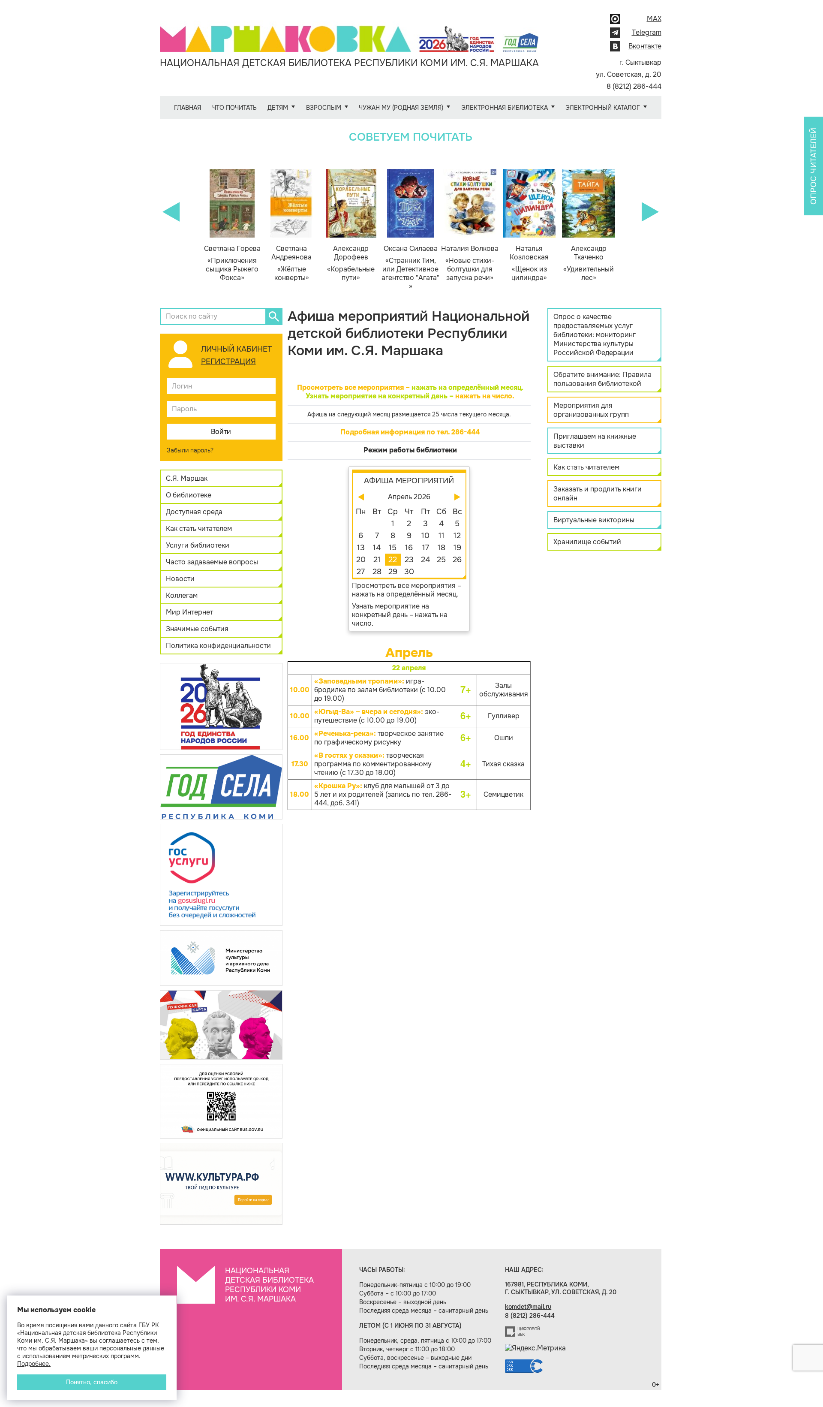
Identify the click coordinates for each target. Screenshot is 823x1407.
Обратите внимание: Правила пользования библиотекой (602, 379)
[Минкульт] (221, 957)
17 (425, 547)
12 (457, 535)
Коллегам (182, 595)
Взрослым (323, 107)
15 (392, 547)
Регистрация (228, 361)
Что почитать (234, 107)
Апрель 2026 (409, 496)
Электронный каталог (602, 107)
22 (392, 559)
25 (441, 559)
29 (392, 571)
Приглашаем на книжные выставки (594, 441)
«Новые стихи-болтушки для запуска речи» (470, 263)
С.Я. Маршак (186, 478)
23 (409, 559)
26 (457, 559)
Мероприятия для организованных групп (591, 410)
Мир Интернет (189, 612)
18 (441, 547)
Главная (187, 107)
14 (377, 547)
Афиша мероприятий (409, 480)
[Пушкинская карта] (221, 1024)
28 (376, 571)
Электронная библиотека (504, 107)
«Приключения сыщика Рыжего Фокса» (232, 263)
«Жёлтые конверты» (291, 263)
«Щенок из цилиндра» (529, 263)
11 (442, 535)
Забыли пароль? (190, 450)
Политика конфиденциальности (218, 645)
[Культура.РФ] (221, 1183)
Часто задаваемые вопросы (212, 561)
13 (361, 547)
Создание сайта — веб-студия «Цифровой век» (522, 1331)
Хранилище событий (587, 541)
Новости (180, 578)
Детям (277, 107)
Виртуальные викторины (593, 519)
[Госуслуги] (221, 874)
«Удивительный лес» (588, 263)
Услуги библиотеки (197, 545)
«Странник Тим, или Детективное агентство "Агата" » (410, 267)
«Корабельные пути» (351, 263)
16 (409, 547)
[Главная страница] (349, 33)
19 (457, 547)
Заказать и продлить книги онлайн (597, 494)
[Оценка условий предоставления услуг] (221, 1100)
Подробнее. (34, 1364)
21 (377, 559)
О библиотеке (188, 495)
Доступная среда (194, 511)
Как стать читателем (199, 528)
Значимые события (197, 628)
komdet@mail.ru (528, 1307)
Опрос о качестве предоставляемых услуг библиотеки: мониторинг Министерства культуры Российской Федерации (594, 334)
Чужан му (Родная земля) (401, 107)
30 (409, 571)
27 (361, 571)
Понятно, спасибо (91, 1382)
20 (361, 559)
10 (425, 535)
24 (425, 559)
